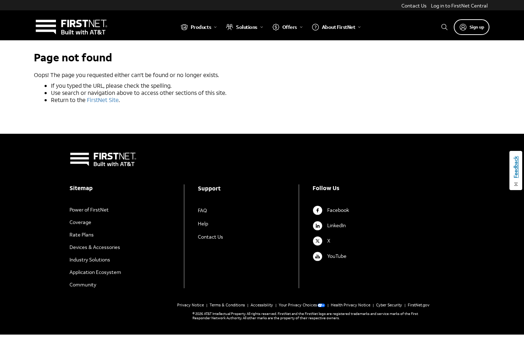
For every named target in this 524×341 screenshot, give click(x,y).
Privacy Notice (190, 304)
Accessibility (262, 304)
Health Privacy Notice (350, 304)
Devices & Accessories (95, 247)
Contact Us (414, 5)
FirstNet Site (103, 99)
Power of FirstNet (89, 209)
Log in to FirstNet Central (459, 5)
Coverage (80, 222)
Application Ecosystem (95, 272)
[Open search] (444, 26)
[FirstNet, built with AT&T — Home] (71, 26)
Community (83, 284)
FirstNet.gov (419, 304)
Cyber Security (389, 304)
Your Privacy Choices (298, 304)
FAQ (202, 210)
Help (203, 223)
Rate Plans (82, 234)
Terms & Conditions (227, 304)
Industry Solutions (90, 259)
